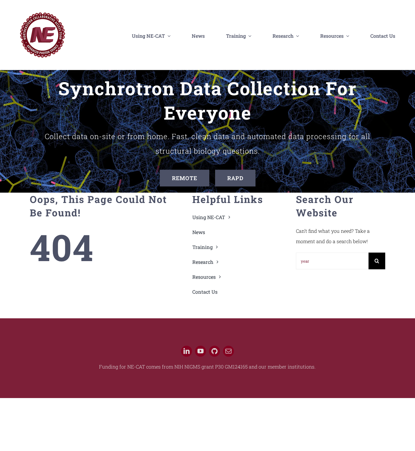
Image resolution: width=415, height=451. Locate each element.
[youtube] (200, 351)
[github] (214, 351)
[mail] (228, 351)
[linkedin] (186, 351)
